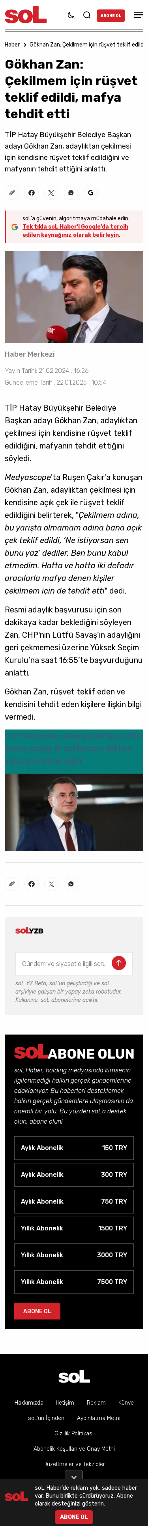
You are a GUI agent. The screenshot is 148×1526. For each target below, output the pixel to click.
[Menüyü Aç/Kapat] (137, 14)
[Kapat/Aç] (74, 1474)
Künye (126, 1402)
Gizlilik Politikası (74, 1433)
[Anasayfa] (74, 1376)
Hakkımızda (29, 1402)
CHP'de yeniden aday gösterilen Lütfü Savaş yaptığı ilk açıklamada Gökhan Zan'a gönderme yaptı (73, 748)
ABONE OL (111, 15)
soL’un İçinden (46, 1418)
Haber (12, 44)
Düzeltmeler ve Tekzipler (74, 1464)
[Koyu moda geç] (71, 15)
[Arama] (86, 15)
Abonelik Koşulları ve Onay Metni (74, 1449)
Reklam (96, 1402)
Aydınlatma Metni (98, 1418)
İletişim (65, 1402)
